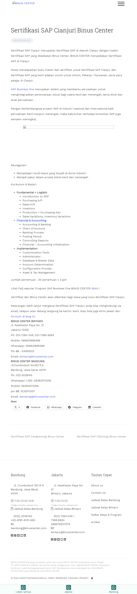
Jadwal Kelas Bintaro (104, 507)
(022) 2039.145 (23, 516)
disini (95, 288)
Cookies (73, 578)
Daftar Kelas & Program (106, 514)
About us (97, 485)
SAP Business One (22, 89)
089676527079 (60, 524)
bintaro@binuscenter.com (36, 356)
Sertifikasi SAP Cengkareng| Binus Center (37, 436)
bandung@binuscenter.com (37, 396)
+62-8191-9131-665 (23, 520)
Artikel (95, 522)
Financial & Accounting (31, 220)
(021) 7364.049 (63, 516)
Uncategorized (22, 40)
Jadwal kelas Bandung (28, 508)
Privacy (84, 578)
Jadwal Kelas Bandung (105, 500)
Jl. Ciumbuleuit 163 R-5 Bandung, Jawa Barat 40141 (27, 489)
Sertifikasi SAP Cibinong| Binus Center (101, 436)
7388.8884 (58, 520)
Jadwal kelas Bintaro (67, 508)
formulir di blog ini (23, 316)
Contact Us (98, 492)
